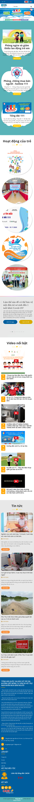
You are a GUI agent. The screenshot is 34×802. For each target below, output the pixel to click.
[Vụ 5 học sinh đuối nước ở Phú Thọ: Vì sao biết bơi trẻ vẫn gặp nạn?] (17, 644)
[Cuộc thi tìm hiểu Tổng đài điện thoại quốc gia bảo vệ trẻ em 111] (17, 219)
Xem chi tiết (17, 58)
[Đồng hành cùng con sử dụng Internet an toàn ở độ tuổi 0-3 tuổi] (17, 162)
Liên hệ (3, 766)
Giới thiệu (3, 763)
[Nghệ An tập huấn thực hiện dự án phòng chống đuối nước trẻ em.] (17, 191)
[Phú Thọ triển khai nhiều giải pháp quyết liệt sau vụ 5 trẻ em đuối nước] (17, 603)
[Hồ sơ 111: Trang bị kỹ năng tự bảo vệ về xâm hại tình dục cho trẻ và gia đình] (12, 389)
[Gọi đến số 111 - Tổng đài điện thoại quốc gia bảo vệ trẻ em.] (13, 459)
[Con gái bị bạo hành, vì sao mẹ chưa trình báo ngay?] (17, 561)
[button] (10, 332)
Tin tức (3, 760)
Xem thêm (5, 549)
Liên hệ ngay (10, 322)
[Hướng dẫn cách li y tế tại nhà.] (13, 437)
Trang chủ (3, 757)
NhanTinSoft (17, 800)
